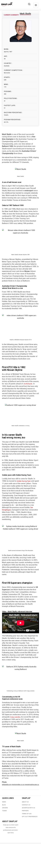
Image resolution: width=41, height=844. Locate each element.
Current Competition (13, 70)
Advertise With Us (28, 808)
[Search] (29, 4)
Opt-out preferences (30, 816)
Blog (4, 805)
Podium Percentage (12, 119)
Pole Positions (10, 98)
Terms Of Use (26, 814)
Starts (7, 77)
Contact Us (26, 805)
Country (8, 63)
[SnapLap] (7, 4)
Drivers (5, 808)
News (4, 802)
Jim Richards (27, 384)
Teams (4, 811)
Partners (25, 811)
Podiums (7, 91)
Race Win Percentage (13, 112)
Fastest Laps (9, 105)
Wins (6, 84)
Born (6, 49)
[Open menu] (35, 5)
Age (5, 56)
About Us (25, 802)
